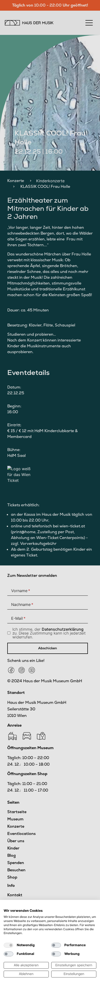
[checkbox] (8, 945)
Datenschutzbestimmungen (74, 906)
